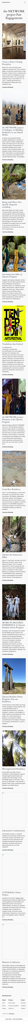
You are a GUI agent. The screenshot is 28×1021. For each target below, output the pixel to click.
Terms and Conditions (18, 1018)
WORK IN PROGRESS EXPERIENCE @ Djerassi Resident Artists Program (13, 625)
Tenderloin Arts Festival (12, 344)
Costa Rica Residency (11, 489)
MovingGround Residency (13, 769)
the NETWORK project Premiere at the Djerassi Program (12, 419)
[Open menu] (25, 2)
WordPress (11, 1013)
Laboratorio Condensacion (13, 830)
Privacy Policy (8, 1018)
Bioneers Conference (11, 962)
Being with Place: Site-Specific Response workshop (12, 204)
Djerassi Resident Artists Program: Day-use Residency (12, 699)
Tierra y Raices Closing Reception (12, 63)
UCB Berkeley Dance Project (11, 893)
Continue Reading (7, 87)
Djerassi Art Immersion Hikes (12, 556)
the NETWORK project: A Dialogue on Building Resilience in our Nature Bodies (13, 131)
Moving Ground (6, 2)
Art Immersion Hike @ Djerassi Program (12, 275)
